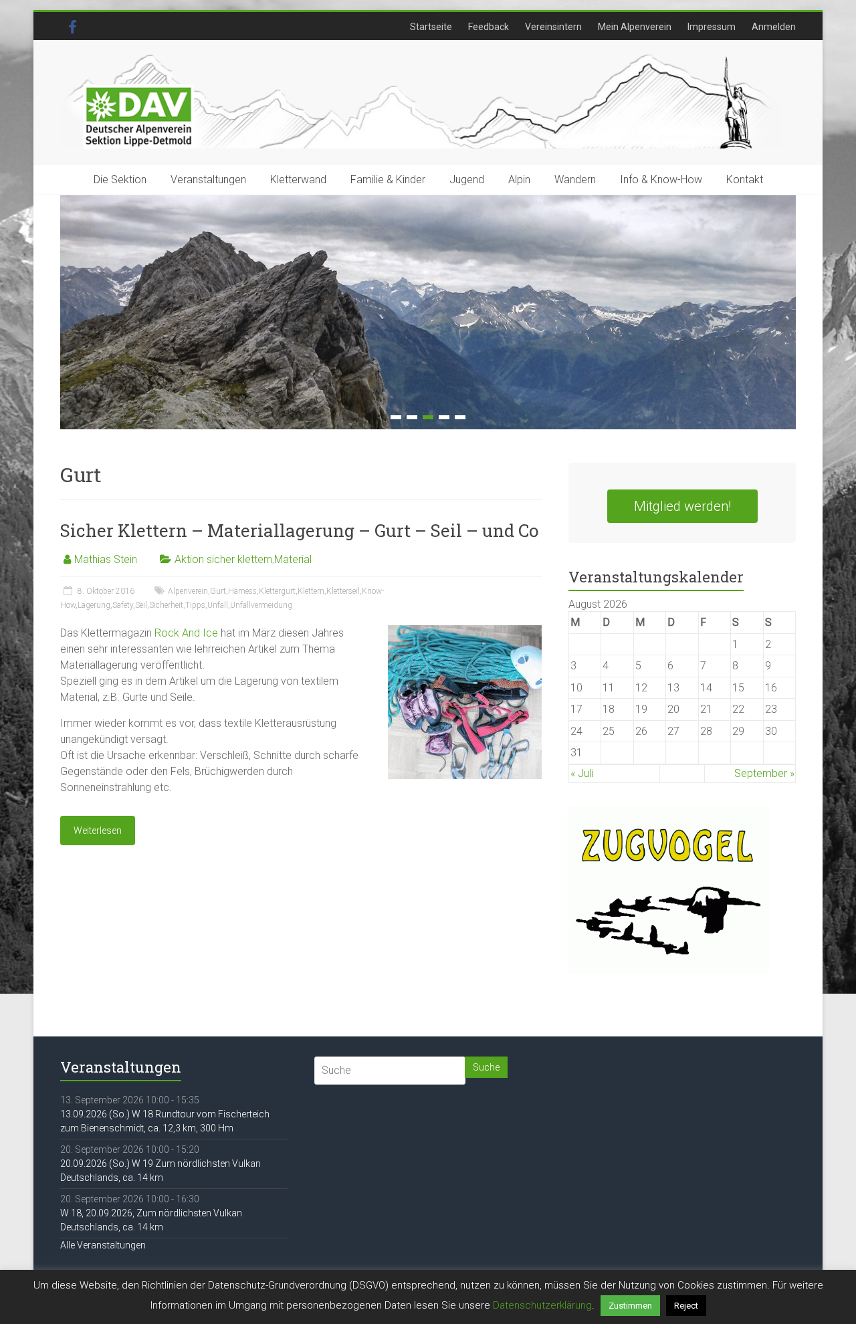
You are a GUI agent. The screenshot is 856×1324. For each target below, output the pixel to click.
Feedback (488, 26)
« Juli (581, 773)
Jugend (466, 179)
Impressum (711, 26)
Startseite (431, 26)
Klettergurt (277, 591)
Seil (141, 605)
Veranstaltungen (208, 179)
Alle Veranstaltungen (103, 1245)
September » (764, 773)
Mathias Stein (105, 559)
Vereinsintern (553, 26)
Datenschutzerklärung (542, 1305)
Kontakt (744, 179)
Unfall (217, 605)
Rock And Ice (186, 633)
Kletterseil (343, 591)
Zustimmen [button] (630, 1306)
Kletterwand (298, 179)
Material (293, 559)
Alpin (519, 179)
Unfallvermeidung (261, 605)
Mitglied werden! (682, 506)
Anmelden (774, 26)
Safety (122, 605)
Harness (242, 591)
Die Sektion (120, 179)
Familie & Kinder (387, 179)
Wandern (575, 179)
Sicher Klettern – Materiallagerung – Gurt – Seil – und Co (299, 530)
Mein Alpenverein (634, 26)
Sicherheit (166, 605)
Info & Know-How (661, 179)
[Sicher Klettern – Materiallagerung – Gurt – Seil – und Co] (465, 631)
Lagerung (94, 605)
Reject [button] (686, 1306)
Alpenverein (188, 591)
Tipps (195, 605)
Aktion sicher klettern (223, 559)
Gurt (218, 591)
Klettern (311, 591)
